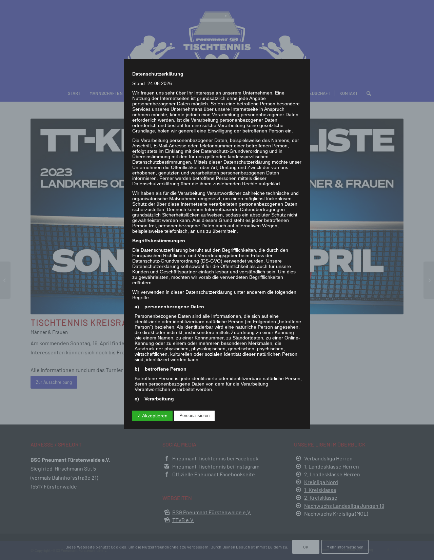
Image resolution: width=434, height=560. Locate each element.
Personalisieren (194, 415)
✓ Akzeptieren (152, 415)
